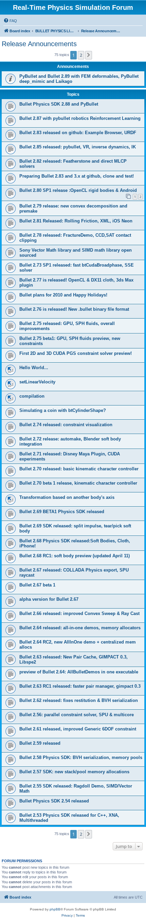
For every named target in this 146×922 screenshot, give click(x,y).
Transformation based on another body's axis (66, 497)
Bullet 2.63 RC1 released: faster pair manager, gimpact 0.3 (80, 686)
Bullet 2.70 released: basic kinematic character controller (79, 468)
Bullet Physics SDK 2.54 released (54, 800)
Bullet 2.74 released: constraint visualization (65, 424)
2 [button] (81, 55)
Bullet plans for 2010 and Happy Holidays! (63, 294)
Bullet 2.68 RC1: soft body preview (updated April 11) (74, 555)
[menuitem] (10, 21)
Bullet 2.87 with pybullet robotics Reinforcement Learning (80, 118)
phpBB (55, 909)
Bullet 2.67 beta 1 (37, 584)
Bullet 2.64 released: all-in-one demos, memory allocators (80, 627)
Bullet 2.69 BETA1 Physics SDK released (61, 511)
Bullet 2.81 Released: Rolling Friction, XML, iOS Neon (75, 220)
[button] (88, 55)
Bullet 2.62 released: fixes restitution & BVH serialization (78, 700)
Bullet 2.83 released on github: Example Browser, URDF (77, 132)
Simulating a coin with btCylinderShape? (62, 410)
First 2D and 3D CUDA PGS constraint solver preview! (75, 353)
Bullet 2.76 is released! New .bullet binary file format (74, 309)
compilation (31, 396)
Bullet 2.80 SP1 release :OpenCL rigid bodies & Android (78, 190)
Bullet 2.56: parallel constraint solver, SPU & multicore (76, 714)
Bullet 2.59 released (39, 743)
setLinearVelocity (37, 381)
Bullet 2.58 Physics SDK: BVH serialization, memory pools (80, 757)
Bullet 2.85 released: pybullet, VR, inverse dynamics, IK (77, 146)
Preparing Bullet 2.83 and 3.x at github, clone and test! (76, 176)
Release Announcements (39, 44)
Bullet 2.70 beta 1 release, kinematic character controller (78, 483)
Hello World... (33, 367)
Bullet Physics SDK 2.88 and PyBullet (58, 104)
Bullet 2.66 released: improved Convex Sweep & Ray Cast (79, 613)
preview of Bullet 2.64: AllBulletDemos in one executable (78, 671)
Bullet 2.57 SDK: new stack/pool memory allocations (74, 771)
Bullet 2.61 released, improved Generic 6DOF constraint (77, 728)
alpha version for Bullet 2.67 (48, 599)
